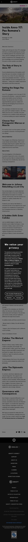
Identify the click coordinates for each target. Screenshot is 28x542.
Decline (9, 297)
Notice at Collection (14, 260)
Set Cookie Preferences (14, 293)
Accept (18, 297)
